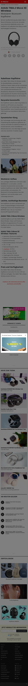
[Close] (25, 335)
